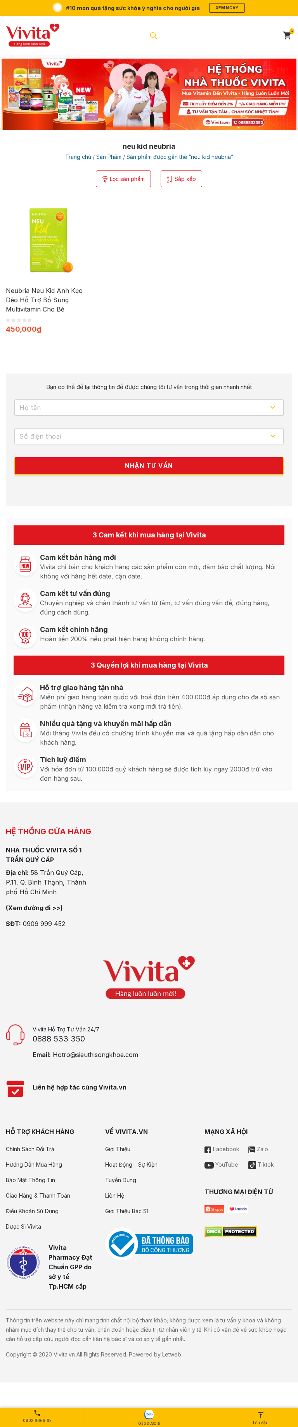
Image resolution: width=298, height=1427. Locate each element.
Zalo (261, 1149)
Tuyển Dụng (120, 1180)
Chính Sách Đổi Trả (30, 1149)
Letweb (171, 1354)
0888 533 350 (59, 1038)
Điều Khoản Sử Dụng (32, 1211)
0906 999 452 (44, 924)
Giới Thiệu (117, 1149)
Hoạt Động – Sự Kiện (131, 1164)
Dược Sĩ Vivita (23, 1226)
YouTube (226, 1164)
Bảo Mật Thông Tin (30, 1180)
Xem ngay (227, 7)
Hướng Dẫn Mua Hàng (34, 1164)
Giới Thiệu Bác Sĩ (126, 1211)
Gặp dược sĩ (149, 1423)
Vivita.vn (64, 1354)
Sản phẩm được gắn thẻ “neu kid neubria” (179, 156)
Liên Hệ (114, 1195)
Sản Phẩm (108, 156)
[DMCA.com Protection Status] (230, 1231)
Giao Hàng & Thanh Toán (38, 1195)
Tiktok (265, 1164)
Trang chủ (78, 156)
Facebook (225, 1149)
